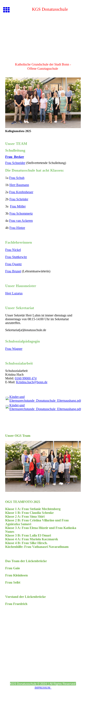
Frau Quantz (13, 264)
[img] (43, 39)
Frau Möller (18, 206)
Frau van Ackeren (21, 220)
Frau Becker (14, 157)
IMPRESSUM (43, 687)
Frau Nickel (13, 250)
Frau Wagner (13, 348)
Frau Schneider (15, 163)
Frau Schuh (16, 178)
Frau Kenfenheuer (21, 192)
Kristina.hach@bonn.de (31, 382)
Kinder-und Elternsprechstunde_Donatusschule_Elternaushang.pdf (45, 398)
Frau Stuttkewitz (16, 257)
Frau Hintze (17, 228)
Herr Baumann (19, 185)
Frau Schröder (18, 199)
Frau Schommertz (21, 213)
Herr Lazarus (14, 293)
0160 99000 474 (26, 378)
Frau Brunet (13, 271)
